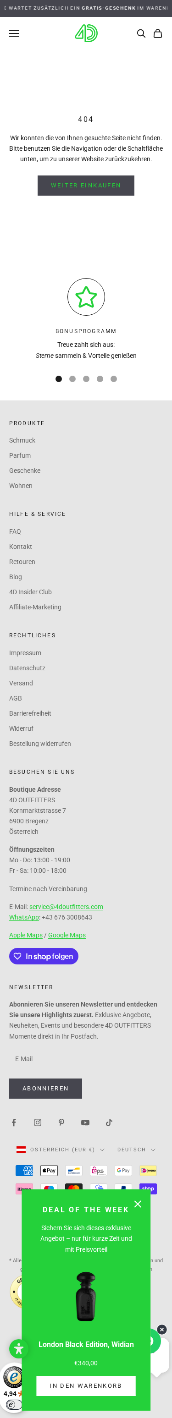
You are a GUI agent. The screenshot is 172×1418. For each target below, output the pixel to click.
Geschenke (24, 470)
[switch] (14, 1405)
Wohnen (21, 485)
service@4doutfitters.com (66, 906)
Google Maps (67, 935)
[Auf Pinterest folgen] (61, 1122)
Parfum (20, 455)
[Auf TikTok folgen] (109, 1122)
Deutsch (131, 1150)
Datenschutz (27, 668)
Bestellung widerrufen (40, 743)
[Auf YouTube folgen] (85, 1122)
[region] (86, 319)
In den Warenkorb (86, 1385)
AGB (15, 698)
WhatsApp (24, 917)
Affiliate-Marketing (35, 607)
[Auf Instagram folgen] (37, 1122)
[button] (18, 1348)
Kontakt (20, 546)
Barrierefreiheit (30, 713)
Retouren (22, 561)
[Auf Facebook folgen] (13, 1122)
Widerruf (21, 728)
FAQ (15, 531)
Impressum (25, 653)
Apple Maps (26, 935)
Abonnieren (45, 1088)
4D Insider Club (30, 592)
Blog (15, 576)
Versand (21, 683)
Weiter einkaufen (86, 185)
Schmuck (22, 440)
